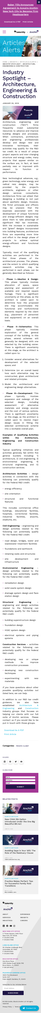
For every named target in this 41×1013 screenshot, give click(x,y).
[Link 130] (5, 762)
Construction (31, 708)
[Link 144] (4, 926)
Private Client (22, 746)
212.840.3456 (9, 937)
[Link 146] (11, 926)
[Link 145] (7, 926)
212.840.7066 (9, 940)
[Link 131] (10, 762)
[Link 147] (14, 926)
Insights (14, 62)
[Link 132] (16, 762)
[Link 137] (9, 906)
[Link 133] (21, 762)
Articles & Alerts (28, 62)
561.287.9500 (8, 967)
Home (5, 62)
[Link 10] (26, 31)
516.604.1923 (8, 951)
